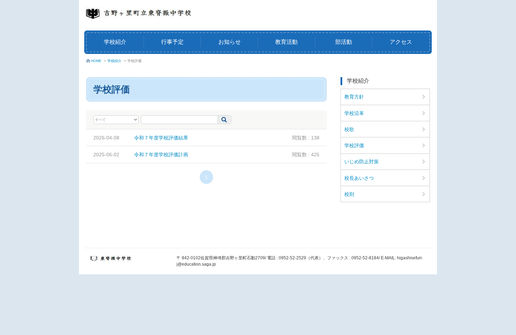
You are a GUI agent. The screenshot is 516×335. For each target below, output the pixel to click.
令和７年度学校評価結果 (161, 138)
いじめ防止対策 (361, 161)
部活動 (343, 42)
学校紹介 (115, 42)
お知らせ (229, 42)
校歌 (349, 129)
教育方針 (354, 97)
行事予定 (172, 42)
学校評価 (354, 145)
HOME (96, 61)
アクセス (401, 42)
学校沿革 (354, 113)
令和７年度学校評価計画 (161, 154)
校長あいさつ (359, 178)
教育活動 (286, 42)
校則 (349, 194)
